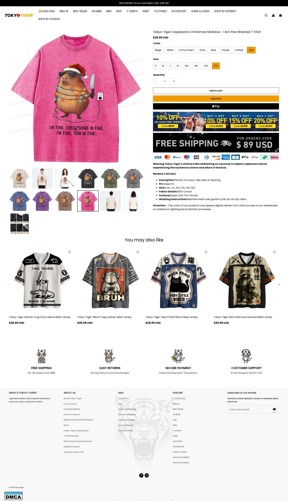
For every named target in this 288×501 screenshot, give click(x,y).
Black (170, 50)
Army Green (186, 50)
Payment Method (72, 409)
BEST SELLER (80, 11)
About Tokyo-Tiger (73, 398)
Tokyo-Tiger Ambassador (76, 430)
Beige (158, 50)
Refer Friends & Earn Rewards (78, 441)
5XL (216, 65)
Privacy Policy (70, 403)
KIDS (119, 11)
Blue (213, 50)
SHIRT (145, 11)
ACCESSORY (179, 11)
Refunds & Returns (127, 414)
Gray (202, 50)
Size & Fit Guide (125, 425)
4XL (206, 65)
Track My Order (125, 430)
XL (178, 65)
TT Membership (71, 435)
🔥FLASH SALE (46, 11)
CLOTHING (160, 11)
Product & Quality (126, 419)
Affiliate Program (72, 446)
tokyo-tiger (19, 487)
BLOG (66, 425)
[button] (266, 15)
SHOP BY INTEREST (225, 11)
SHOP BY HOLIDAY (49, 19)
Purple (225, 50)
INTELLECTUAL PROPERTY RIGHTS (78, 419)
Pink (251, 50)
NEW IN (64, 11)
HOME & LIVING (200, 11)
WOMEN (97, 11)
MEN (108, 11)
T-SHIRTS (132, 11)
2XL (187, 65)
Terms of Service (72, 414)
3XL (196, 65)
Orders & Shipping (127, 409)
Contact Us (123, 398)
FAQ (120, 403)
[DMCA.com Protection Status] (13, 499)
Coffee (239, 50)
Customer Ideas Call (74, 452)
